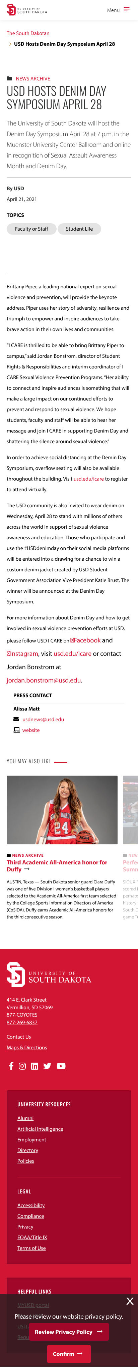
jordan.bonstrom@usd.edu (44, 680)
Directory (27, 1150)
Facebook (87, 640)
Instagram (24, 653)
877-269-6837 (22, 1022)
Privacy (25, 1226)
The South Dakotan (28, 33)
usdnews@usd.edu (43, 719)
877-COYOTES (22, 1015)
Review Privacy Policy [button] (63, 1332)
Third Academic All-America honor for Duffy (57, 866)
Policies (25, 1161)
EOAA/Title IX (32, 1237)
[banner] (62, 848)
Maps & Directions (27, 1047)
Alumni (25, 1118)
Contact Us (19, 1037)
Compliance (30, 1216)
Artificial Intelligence (40, 1129)
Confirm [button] (63, 1354)
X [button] (130, 1301)
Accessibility (31, 1205)
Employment (31, 1139)
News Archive (33, 78)
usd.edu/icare (89, 479)
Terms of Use (31, 1248)
